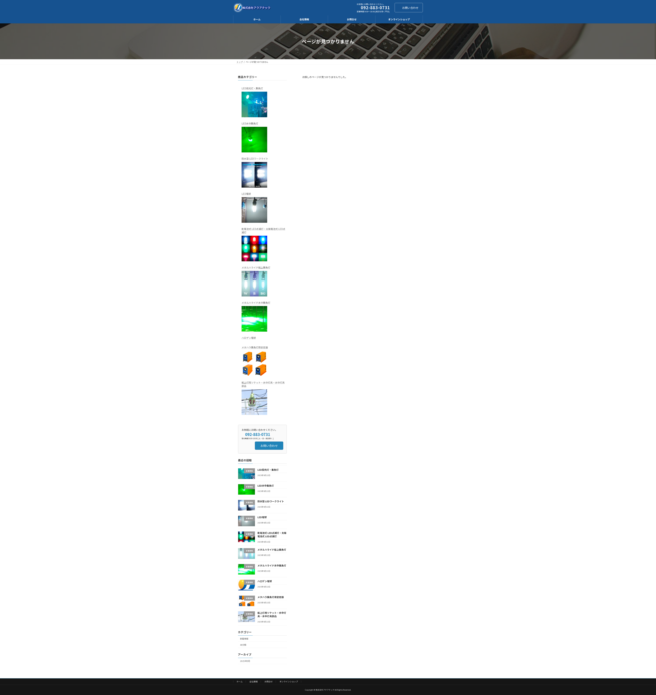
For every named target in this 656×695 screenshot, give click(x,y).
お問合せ (268, 681)
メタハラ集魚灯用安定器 (255, 347)
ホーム (239, 681)
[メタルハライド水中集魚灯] (254, 319)
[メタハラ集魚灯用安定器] (254, 363)
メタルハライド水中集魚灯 (256, 302)
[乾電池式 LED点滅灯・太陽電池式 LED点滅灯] (254, 248)
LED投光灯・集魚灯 (252, 88)
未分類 (243, 644)
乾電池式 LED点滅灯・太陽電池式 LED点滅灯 (263, 230)
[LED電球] (254, 210)
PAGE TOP (639, 671)
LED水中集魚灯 (250, 123)
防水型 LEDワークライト (255, 158)
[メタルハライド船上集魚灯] (254, 283)
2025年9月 (245, 661)
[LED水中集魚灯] (254, 139)
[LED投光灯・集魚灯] (254, 104)
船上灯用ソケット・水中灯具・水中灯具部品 (263, 384)
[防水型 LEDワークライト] (254, 175)
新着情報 (244, 638)
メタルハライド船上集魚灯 (256, 267)
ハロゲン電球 (249, 337)
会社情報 (253, 681)
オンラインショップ (288, 681)
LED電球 (246, 193)
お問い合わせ (410, 8)
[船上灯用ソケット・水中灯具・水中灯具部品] (254, 402)
